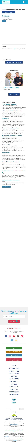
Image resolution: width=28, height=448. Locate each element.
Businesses (14, 381)
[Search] (22, 409)
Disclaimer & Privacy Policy (9, 429)
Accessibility (20, 438)
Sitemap (14, 412)
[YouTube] (10, 336)
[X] (12, 340)
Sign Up (12, 321)
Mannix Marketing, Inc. (14, 424)
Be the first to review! (14, 62)
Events (14, 376)
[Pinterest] (14, 336)
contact (15, 440)
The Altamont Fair (6, 144)
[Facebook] (6, 336)
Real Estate (14, 379)
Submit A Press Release (14, 351)
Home (14, 366)
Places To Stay (14, 368)
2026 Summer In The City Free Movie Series (11, 110)
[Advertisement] (14, 250)
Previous (1, 82)
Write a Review (6, 16)
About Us (14, 389)
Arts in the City (5, 118)
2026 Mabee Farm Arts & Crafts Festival (11, 180)
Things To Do (14, 371)
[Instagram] (18, 336)
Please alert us (6, 436)
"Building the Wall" (6, 152)
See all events (5, 186)
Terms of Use (17, 429)
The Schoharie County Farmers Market (10, 127)
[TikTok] (22, 336)
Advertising (14, 394)
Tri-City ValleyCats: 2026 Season (9, 104)
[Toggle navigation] (24, 2)
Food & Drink (14, 373)
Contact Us (14, 387)
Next (27, 82)
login (15, 48)
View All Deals (14, 94)
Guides (14, 384)
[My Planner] (16, 340)
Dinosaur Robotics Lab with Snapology (11, 161)
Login (14, 348)
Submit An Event (14, 355)
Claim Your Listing (9, 12)
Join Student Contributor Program (14, 359)
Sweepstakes (14, 392)
